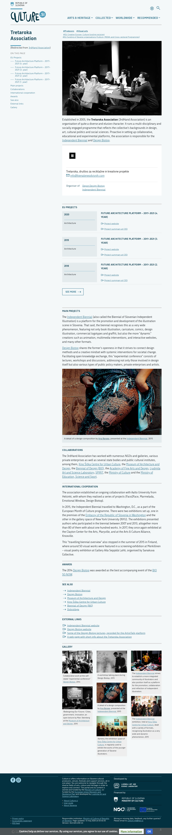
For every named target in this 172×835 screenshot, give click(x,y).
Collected (103, 18)
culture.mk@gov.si (135, 820)
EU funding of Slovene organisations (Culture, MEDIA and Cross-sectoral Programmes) (102, 37)
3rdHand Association (39, 47)
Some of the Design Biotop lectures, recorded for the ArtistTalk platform (106, 633)
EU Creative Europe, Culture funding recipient (85, 34)
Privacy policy (18, 818)
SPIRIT (99, 472)
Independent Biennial (94, 189)
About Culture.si (71, 800)
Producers (69, 31)
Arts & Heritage (79, 18)
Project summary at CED (116, 229)
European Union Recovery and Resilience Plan (81, 793)
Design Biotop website (79, 629)
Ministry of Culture (119, 472)
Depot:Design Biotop (93, 185)
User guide (68, 803)
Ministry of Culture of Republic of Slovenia (85, 819)
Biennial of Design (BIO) (90, 468)
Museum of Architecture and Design (86, 598)
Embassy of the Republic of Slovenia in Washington (115, 515)
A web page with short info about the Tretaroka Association (99, 636)
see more (70, 291)
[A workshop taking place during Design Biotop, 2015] (112, 661)
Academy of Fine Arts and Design (129, 468)
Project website (111, 223)
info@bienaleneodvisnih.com (87, 175)
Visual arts (83, 31)
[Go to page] (158, 8)
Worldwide (124, 18)
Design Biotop (101, 140)
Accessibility (152, 8)
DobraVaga (73, 609)
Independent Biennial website (83, 625)
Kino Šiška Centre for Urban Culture (99, 464)
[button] (131, 831)
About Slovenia (70, 805)
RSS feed (16, 823)
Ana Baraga (103, 438)
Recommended (147, 18)
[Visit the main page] (34, 12)
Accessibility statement (22, 821)
